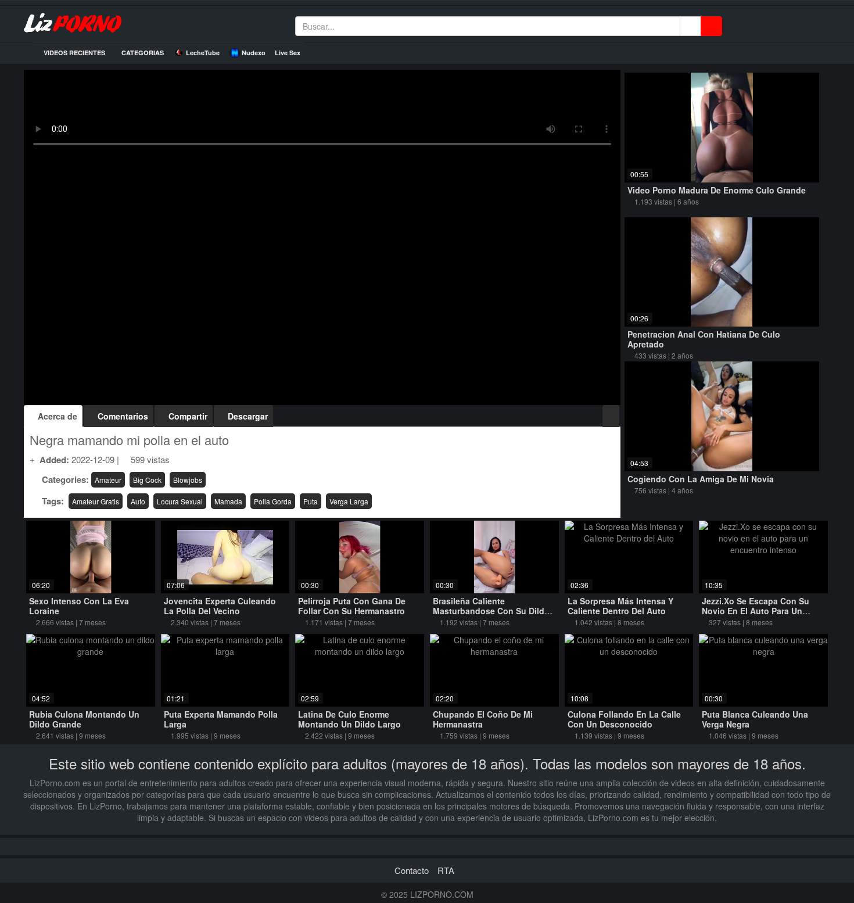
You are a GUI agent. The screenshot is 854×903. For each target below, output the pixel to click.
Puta (310, 501)
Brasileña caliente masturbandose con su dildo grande (491, 610)
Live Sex (287, 52)
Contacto (411, 870)
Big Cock (147, 480)
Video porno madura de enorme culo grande (716, 190)
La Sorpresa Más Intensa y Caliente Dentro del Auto (620, 606)
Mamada (228, 501)
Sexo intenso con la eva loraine (79, 606)
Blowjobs (187, 480)
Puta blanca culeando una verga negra (755, 719)
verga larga (348, 501)
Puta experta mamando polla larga (221, 719)
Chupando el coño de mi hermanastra (483, 719)
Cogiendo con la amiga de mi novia (700, 479)
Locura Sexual (180, 501)
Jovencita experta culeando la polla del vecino (220, 606)
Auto (138, 501)
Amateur (108, 480)
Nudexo (253, 52)
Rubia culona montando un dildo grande (84, 719)
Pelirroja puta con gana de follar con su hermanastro (352, 606)
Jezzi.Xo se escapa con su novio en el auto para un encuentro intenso (755, 610)
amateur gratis (95, 501)
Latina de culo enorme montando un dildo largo (349, 719)
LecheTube (203, 52)
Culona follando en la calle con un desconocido (624, 719)
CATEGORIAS (142, 52)
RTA (445, 870)
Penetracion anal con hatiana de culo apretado (703, 339)
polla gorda (273, 501)
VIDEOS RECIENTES (73, 52)
